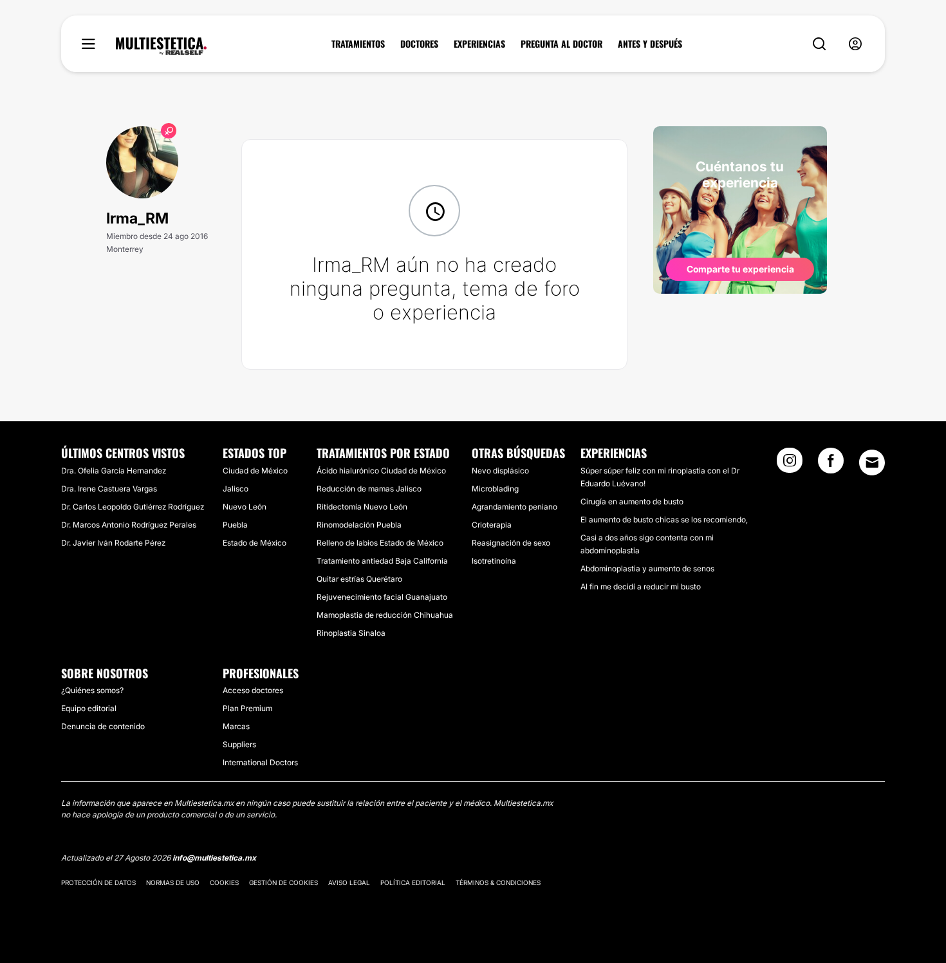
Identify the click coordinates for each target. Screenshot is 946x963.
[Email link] (872, 462)
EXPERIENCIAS (479, 43)
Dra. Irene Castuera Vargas (109, 488)
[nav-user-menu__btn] (855, 44)
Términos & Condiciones (498, 882)
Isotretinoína (494, 561)
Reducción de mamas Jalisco (369, 488)
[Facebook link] (831, 464)
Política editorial (412, 882)
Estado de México (254, 543)
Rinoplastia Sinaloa (351, 633)
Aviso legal (349, 882)
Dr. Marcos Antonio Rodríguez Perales (128, 524)
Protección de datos (98, 882)
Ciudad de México (255, 470)
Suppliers (239, 744)
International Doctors (260, 762)
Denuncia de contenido (103, 726)
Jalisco (235, 488)
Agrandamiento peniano (514, 506)
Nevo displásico (500, 470)
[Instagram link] (789, 464)
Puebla (235, 524)
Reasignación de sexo (511, 543)
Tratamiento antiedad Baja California (382, 561)
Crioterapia (492, 524)
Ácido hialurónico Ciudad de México (381, 470)
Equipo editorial (88, 708)
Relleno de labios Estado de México (380, 543)
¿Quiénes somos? (92, 690)
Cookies (224, 882)
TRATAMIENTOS (358, 43)
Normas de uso (172, 882)
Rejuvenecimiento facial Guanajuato (382, 597)
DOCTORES (419, 43)
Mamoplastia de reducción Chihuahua (385, 615)
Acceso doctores (253, 690)
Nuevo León (244, 506)
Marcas (236, 726)
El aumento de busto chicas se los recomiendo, (664, 519)
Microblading (495, 488)
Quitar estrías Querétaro (359, 579)
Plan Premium (247, 708)
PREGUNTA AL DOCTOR (561, 43)
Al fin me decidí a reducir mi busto (640, 586)
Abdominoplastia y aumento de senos (647, 568)
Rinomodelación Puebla (359, 524)
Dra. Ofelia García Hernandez (113, 470)
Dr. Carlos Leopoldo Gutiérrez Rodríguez (132, 506)
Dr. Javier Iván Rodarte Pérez (113, 543)
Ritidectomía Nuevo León (362, 506)
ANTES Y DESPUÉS (650, 43)
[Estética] (161, 46)
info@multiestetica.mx (214, 858)
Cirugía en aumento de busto (631, 501)
